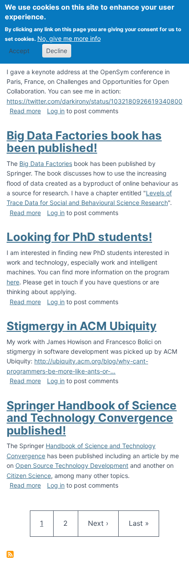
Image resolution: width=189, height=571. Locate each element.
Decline (56, 50)
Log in (56, 111)
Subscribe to (10, 554)
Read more (25, 111)
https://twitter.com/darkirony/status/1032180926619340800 (94, 101)
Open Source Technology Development (71, 465)
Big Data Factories (45, 163)
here (13, 282)
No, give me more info (69, 38)
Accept (19, 50)
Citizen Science (29, 475)
